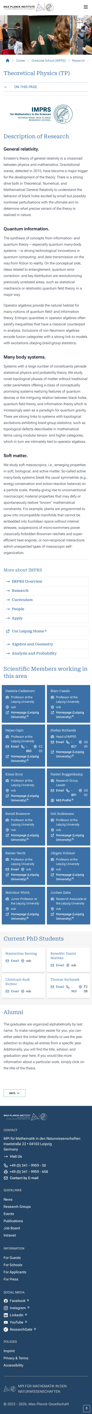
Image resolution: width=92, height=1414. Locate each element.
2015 (12, 1093)
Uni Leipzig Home (28, 631)
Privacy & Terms (16, 1358)
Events (9, 1214)
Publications (13, 1221)
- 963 (74, 989)
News (8, 1199)
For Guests (12, 1258)
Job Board (12, 1228)
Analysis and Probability (34, 653)
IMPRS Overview (27, 581)
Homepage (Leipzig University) (25, 715)
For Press (11, 1279)
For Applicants (15, 1272)
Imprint (9, 1351)
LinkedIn (17, 1315)
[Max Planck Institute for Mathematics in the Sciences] (8, 60)
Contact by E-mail (24, 1178)
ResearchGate (21, 1329)
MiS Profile (63, 800)
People (18, 609)
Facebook (18, 1301)
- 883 (28, 749)
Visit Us (16, 1156)
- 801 (74, 793)
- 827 (74, 744)
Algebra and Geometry (32, 644)
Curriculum (22, 600)
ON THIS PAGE (25, 87)
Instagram (18, 1308)
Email (15, 746)
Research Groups (17, 1206)
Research (20, 590)
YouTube (17, 1322)
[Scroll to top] (86, 1408)
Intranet (10, 1235)
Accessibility (13, 1365)
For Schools (13, 1265)
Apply (17, 618)
